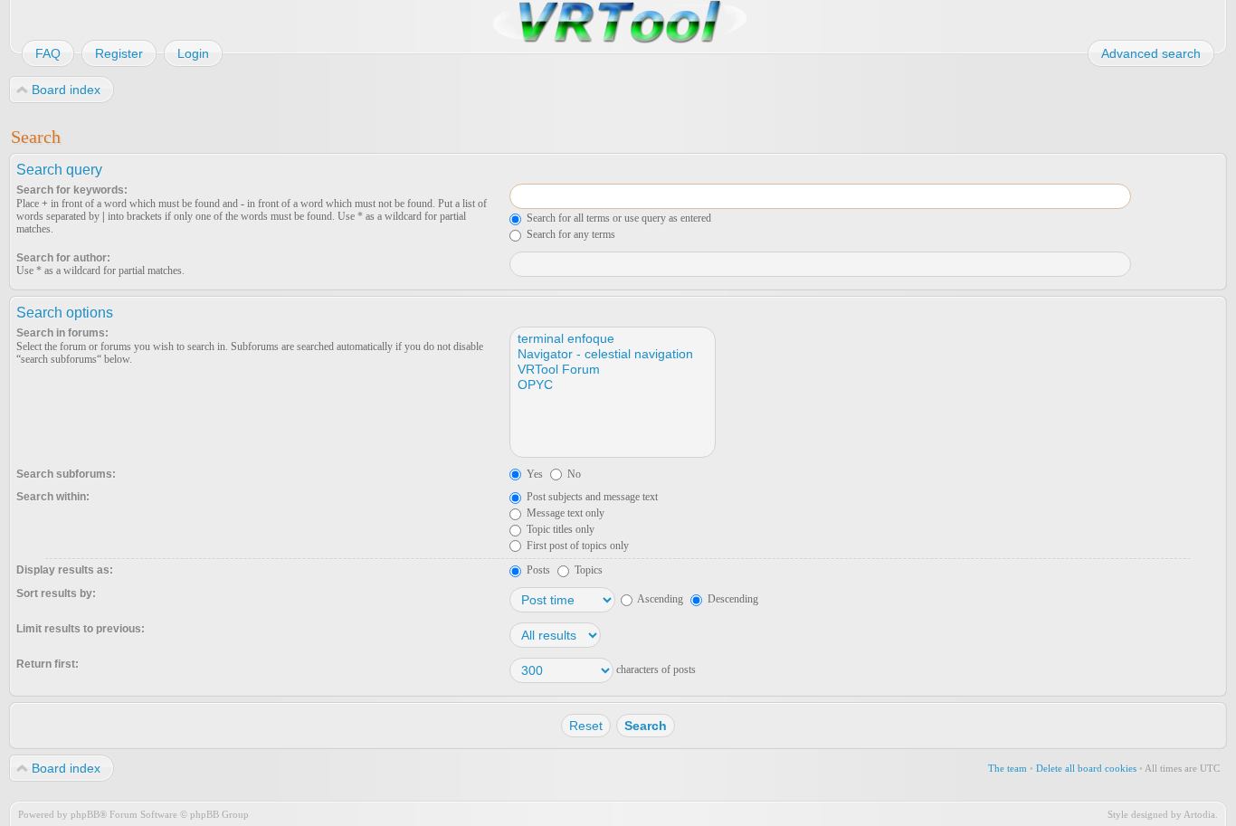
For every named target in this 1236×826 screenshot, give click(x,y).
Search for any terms (569, 234)
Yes (533, 474)
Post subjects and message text (591, 496)
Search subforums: (66, 474)
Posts (537, 570)
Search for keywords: (72, 190)
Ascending (659, 599)
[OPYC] (612, 385)
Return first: (47, 664)
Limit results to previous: (80, 628)
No (573, 474)
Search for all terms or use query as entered (617, 218)
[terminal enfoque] (612, 339)
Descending (731, 599)
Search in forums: (62, 333)
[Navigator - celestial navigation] (612, 354)
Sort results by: (56, 593)
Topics (587, 570)
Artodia (1199, 814)
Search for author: (63, 258)
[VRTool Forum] (612, 369)
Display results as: (64, 570)
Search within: (53, 496)
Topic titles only (559, 529)
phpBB (85, 814)
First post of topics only (576, 545)
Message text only (564, 513)
